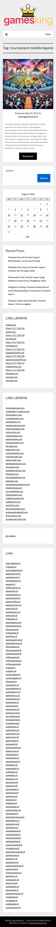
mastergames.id (13, 810)
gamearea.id (11, 796)
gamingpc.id (11, 636)
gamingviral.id (12, 824)
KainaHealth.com (14, 495)
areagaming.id (12, 723)
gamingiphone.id (13, 622)
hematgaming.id (13, 747)
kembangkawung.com (16, 463)
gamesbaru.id (12, 862)
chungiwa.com (12, 467)
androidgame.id (13, 563)
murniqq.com (12, 377)
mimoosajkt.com (13, 460)
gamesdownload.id (14, 865)
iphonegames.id (13, 580)
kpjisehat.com (12, 474)
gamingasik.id (12, 702)
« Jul (27, 236)
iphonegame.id (13, 646)
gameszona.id (12, 751)
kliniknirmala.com (14, 488)
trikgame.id (11, 567)
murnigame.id (12, 789)
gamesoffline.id (13, 601)
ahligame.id (11, 799)
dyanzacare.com (13, 515)
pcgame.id (10, 667)
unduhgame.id (12, 904)
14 (34, 215)
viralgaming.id (12, 848)
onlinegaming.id (13, 664)
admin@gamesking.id (28, 116)
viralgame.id (11, 900)
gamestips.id (12, 608)
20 (28, 220)
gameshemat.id (13, 761)
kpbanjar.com (12, 481)
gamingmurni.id (13, 692)
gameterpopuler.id (14, 893)
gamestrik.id (11, 615)
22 (40, 220)
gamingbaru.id (12, 820)
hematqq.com (12, 373)
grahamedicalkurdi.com (17, 512)
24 (9, 226)
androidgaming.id (14, 570)
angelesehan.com (14, 439)
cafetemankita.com (15, 453)
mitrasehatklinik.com (15, 477)
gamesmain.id (12, 740)
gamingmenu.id (13, 699)
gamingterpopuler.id (15, 852)
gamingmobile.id (13, 626)
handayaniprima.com (15, 425)
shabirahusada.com (15, 498)
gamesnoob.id (12, 855)
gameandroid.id (13, 574)
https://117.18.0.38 (15, 356)
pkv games (11, 536)
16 (47, 215)
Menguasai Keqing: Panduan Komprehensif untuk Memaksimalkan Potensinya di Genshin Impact (29, 290)
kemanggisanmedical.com (18, 484)
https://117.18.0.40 (15, 370)
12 (21, 215)
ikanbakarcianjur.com (16, 470)
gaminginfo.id (12, 685)
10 (9, 215)
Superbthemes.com (38, 923)
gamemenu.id (12, 782)
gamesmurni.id (12, 733)
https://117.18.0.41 (15, 349)
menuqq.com (11, 380)
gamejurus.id (12, 779)
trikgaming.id (12, 633)
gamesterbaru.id (13, 605)
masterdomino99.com (16, 359)
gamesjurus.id (12, 737)
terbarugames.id (13, 678)
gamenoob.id (12, 869)
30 (47, 226)
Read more (28, 156)
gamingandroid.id (14, 640)
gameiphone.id (13, 577)
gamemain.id (12, 775)
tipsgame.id (11, 681)
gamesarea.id (12, 792)
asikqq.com (11, 325)
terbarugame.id (13, 674)
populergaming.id (14, 845)
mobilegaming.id (13, 653)
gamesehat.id (12, 890)
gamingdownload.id (15, 817)
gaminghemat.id (13, 688)
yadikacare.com (13, 502)
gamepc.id (10, 584)
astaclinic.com (12, 505)
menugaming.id (13, 719)
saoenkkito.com (13, 422)
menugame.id (12, 813)
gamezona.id (12, 785)
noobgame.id (12, 897)
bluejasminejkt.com (15, 442)
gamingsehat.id (13, 834)
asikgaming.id (12, 726)
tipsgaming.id (12, 629)
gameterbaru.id (13, 612)
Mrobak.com (12, 446)
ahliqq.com (11, 332)
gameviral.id (11, 883)
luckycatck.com (13, 432)
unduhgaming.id (13, 831)
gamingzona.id (13, 713)
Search (10, 170)
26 (21, 226)
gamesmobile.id (13, 598)
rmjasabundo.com (14, 456)
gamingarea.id (12, 709)
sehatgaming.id (13, 841)
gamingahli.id (12, 706)
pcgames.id (11, 671)
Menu (48, 34)
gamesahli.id (12, 744)
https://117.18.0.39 (15, 335)
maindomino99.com (15, 352)
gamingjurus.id (13, 695)
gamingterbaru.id (14, 643)
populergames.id (13, 872)
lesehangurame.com (15, 408)
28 (34, 226)
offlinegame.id (12, 657)
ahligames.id (12, 765)
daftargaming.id (13, 838)
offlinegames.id (13, 587)
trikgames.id (11, 619)
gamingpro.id (12, 827)
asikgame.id (11, 803)
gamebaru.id (11, 876)
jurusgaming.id (13, 716)
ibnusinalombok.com (15, 508)
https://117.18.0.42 (15, 342)
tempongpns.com (14, 415)
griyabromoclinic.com (16, 519)
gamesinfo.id (12, 591)
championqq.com (13, 366)
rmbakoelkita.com (14, 435)
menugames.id (12, 758)
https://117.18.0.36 (15, 328)
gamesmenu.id (12, 730)
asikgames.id (12, 772)
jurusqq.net (11, 338)
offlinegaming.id (13, 660)
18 (15, 220)
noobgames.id (12, 879)
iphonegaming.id (13, 650)
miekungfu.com (13, 449)
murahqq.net (12, 345)
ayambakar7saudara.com (17, 411)
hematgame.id (12, 806)
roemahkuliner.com (15, 418)
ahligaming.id (12, 754)
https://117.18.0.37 (15, 363)
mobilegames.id (13, 594)
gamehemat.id (12, 768)
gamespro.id (11, 858)
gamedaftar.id (12, 886)
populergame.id (13, 907)
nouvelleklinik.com (14, 491)
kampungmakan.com (15, 428)
